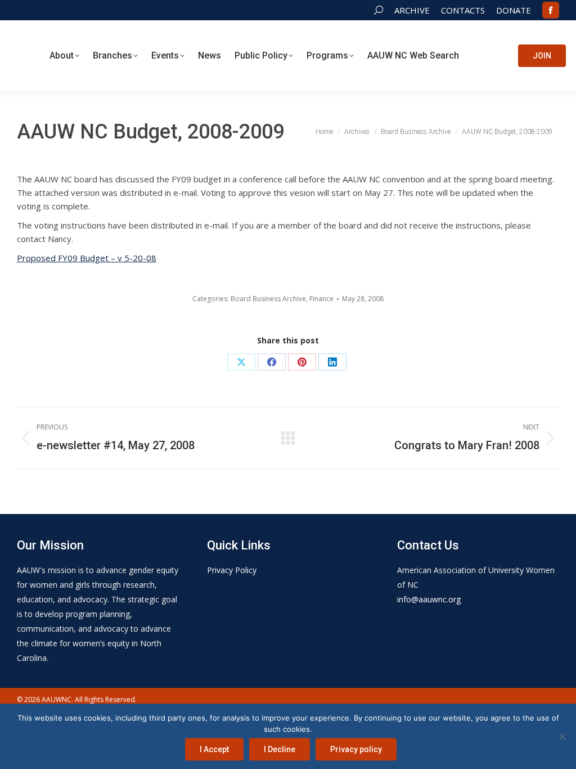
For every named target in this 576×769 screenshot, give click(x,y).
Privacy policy (356, 749)
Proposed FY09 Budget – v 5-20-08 (86, 257)
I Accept (214, 749)
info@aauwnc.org (429, 599)
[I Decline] (562, 736)
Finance (321, 298)
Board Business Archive (268, 298)
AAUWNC (56, 699)
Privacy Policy (231, 570)
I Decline (279, 749)
